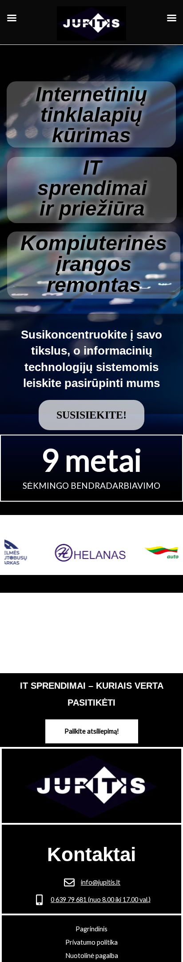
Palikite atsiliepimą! (91, 731)
